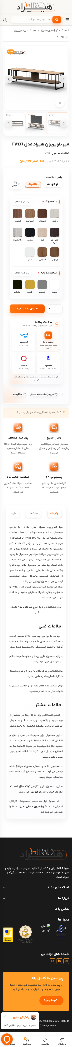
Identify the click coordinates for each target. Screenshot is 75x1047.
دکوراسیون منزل (50, 30)
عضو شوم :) (51, 1000)
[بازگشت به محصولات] (62, 37)
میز (35, 30)
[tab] (55, 514)
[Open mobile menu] (67, 19)
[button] (63, 79)
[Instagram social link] (66, 961)
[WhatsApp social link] (52, 961)
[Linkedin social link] (59, 961)
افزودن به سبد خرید (27, 309)
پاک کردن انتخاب (21, 201)
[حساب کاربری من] (5, 19)
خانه (66, 30)
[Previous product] (67, 37)
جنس (59, 177)
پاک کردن (14, 184)
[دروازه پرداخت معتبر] (8, 935)
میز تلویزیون (21, 30)
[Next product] (57, 37)
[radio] (53, 184)
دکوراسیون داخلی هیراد (33, 807)
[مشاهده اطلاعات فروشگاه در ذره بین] (44, 928)
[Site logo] (36, 7)
